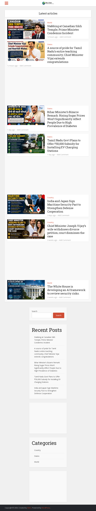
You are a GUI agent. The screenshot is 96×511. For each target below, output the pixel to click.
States (49, 44)
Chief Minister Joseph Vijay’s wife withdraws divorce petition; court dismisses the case (66, 231)
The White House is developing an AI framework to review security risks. (66, 290)
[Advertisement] (48, 87)
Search (34, 311)
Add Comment (65, 37)
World (49, 22)
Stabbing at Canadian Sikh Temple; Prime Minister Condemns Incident (64, 29)
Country (50, 197)
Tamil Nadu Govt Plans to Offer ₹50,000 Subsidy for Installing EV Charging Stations (63, 145)
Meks (29, 508)
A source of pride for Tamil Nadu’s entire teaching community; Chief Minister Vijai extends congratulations (65, 55)
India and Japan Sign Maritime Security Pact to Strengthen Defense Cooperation (64, 206)
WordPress (46, 508)
